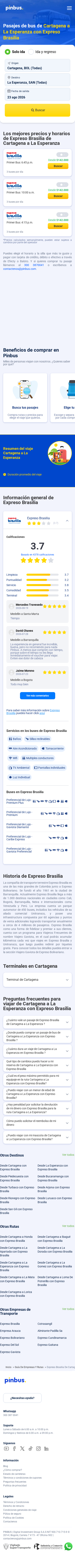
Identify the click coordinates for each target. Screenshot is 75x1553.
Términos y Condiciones (16, 1502)
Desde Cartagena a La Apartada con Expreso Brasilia (14, 1251)
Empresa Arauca (10, 1330)
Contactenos (10, 1521)
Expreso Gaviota (10, 1352)
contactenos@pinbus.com (19, 268)
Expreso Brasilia (10, 1323)
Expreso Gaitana (48, 1344)
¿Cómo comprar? (12, 1470)
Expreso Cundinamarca (52, 1337)
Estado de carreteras (14, 1474)
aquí (42, 713)
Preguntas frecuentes (14, 1481)
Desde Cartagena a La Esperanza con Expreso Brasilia (14, 1266)
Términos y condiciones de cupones (22, 1477)
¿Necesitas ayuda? (22, 1398)
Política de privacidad (15, 1485)
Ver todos (68, 1154)
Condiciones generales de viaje (19, 1510)
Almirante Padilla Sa (50, 1330)
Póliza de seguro (12, 1513)
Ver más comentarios (37, 695)
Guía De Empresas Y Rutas (29, 1367)
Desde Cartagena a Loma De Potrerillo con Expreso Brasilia (55, 1281)
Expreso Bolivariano (12, 1337)
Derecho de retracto (13, 1506)
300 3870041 (34, 265)
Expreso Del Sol (9, 1344)
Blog (5, 1466)
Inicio (9, 1367)
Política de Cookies (13, 1517)
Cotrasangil (45, 1323)
